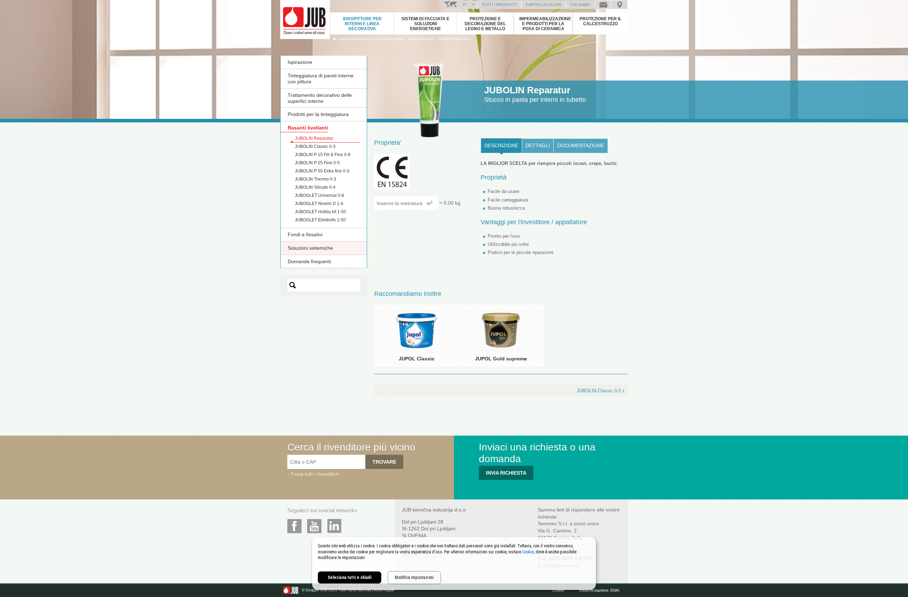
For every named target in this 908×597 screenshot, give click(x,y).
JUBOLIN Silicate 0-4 (315, 187)
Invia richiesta (506, 473)
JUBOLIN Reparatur (454, 39)
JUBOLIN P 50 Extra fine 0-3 (322, 170)
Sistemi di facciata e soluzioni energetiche (425, 23)
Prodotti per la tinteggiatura (318, 114)
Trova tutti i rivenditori (314, 474)
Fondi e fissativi (305, 234)
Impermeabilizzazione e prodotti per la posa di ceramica (545, 23)
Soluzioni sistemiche (310, 248)
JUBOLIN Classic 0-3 (315, 146)
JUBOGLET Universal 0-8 (319, 195)
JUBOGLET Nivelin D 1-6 (319, 203)
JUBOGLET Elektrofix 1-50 (320, 219)
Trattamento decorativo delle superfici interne (320, 98)
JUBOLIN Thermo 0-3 (315, 179)
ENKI (614, 590)
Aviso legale (384, 590)
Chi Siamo (580, 4)
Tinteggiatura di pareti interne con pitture (321, 78)
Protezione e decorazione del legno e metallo (485, 23)
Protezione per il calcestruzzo (600, 21)
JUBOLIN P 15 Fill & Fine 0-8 (322, 154)
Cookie (558, 590)
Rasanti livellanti (308, 128)
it (464, 4)
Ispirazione (300, 62)
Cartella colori (543, 4)
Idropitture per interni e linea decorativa (362, 23)
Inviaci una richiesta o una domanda (603, 4)
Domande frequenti (309, 261)
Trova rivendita (619, 4)
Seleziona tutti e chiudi (349, 577)
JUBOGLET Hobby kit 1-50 (320, 211)
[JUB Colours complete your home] (305, 19)
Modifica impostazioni (414, 577)
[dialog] (454, 563)
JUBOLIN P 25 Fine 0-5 (317, 162)
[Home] (334, 38)
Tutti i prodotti (499, 4)
